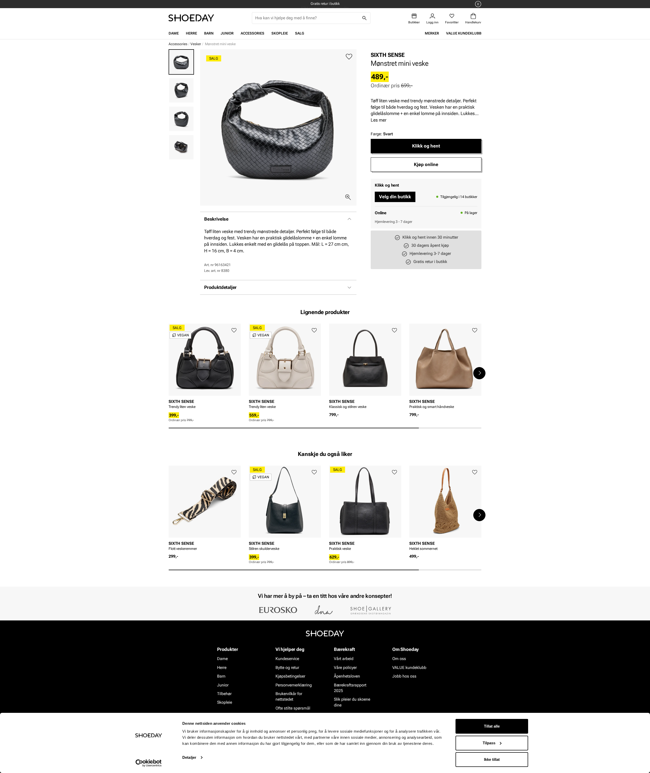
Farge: (382, 133)
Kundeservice (287, 658)
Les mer (378, 120)
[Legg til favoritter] (349, 56)
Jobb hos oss (404, 676)
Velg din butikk (395, 196)
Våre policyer (345, 667)
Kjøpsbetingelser (290, 676)
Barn (209, 33)
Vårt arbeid (343, 658)
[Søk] (364, 18)
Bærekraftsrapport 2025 (350, 688)
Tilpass (489, 743)
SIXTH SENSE (388, 55)
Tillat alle (492, 726)
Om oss (399, 658)
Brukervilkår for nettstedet (288, 696)
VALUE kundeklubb (463, 33)
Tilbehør (224, 693)
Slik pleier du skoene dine (352, 702)
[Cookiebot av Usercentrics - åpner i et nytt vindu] (148, 763)
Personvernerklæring (293, 685)
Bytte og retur (287, 667)
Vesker (195, 44)
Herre (191, 33)
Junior (227, 33)
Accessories (252, 33)
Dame (174, 33)
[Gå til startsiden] (191, 17)
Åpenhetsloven (347, 676)
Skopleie (279, 33)
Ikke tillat (492, 759)
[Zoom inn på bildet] (348, 197)
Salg (299, 33)
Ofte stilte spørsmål (292, 708)
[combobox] (307, 18)
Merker (432, 33)
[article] (205, 368)
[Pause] (477, 4)
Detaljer (189, 757)
